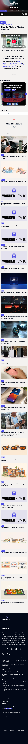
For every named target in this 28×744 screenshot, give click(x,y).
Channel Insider (20, 730)
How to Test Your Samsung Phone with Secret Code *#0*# (13, 678)
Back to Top (5, 717)
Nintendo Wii (14, 7)
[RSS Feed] (20, 649)
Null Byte (23, 10)
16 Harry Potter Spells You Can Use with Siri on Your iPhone (13, 668)
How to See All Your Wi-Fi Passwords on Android (12, 657)
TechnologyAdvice (12, 727)
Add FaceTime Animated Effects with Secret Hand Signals (13, 675)
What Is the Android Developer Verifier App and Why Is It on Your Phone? (14, 317)
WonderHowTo (3, 10)
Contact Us (4, 703)
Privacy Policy (5, 701)
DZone (14, 734)
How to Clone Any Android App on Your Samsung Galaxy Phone (13, 664)
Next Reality (17, 10)
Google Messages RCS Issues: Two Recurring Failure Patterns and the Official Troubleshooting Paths (13, 434)
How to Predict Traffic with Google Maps (11, 671)
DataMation (11, 730)
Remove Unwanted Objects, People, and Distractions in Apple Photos (14, 661)
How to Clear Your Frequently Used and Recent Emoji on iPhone (14, 682)
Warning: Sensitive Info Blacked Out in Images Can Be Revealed (14, 690)
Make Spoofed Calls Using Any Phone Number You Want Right (13, 686)
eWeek (5, 730)
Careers (6, 708)
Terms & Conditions (6, 698)
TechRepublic (22, 727)
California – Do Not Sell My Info (9, 706)
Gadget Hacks (10, 10)
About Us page (22, 644)
